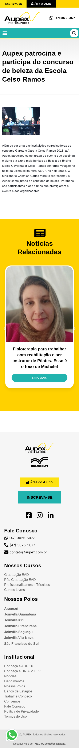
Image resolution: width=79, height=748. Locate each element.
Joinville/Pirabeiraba (20, 626)
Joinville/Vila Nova (18, 638)
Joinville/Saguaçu (18, 632)
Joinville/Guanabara (20, 614)
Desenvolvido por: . (39, 743)
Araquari (11, 608)
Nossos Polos (21, 599)
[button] (5, 33)
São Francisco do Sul (21, 643)
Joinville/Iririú (14, 620)
